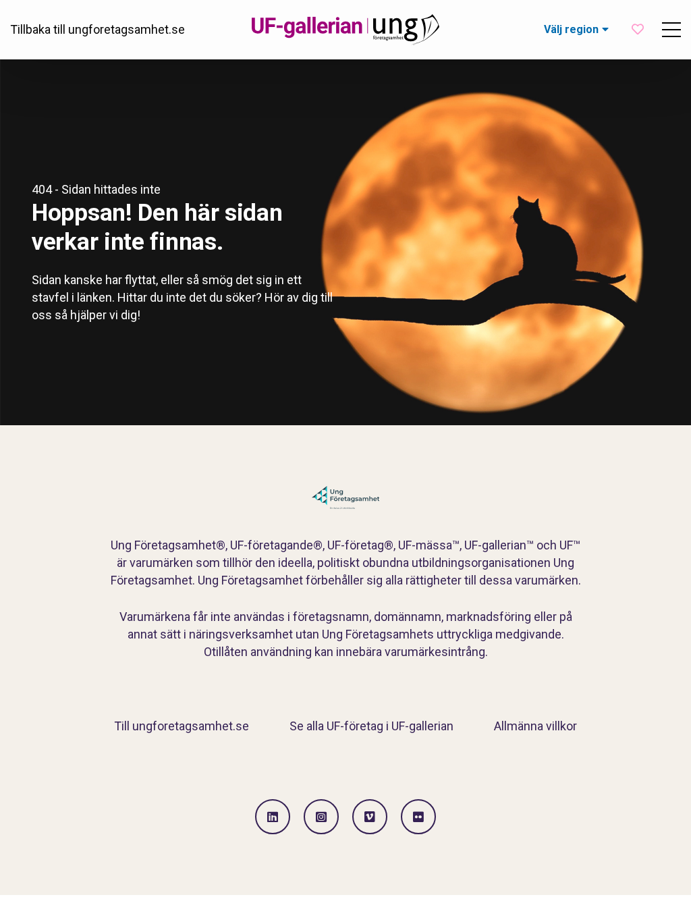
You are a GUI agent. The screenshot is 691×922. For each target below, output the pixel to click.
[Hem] (345, 29)
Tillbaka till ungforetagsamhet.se (97, 29)
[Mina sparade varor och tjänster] (638, 29)
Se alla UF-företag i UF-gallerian (371, 726)
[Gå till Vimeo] (369, 816)
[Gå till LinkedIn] (272, 816)
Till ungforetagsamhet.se (181, 726)
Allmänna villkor (535, 726)
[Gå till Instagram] (321, 816)
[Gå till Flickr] (418, 816)
